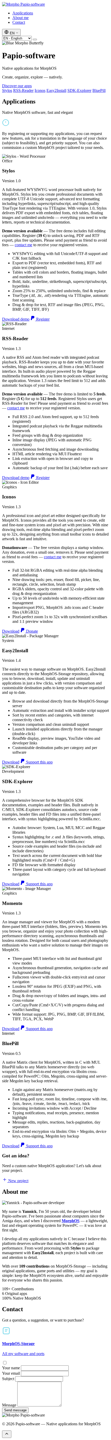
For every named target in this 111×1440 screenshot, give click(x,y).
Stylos (7, 90)
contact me (23, 245)
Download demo (15, 319)
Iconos (40, 90)
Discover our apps (17, 86)
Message (9, 1405)
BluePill (99, 90)
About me (20, 17)
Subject (8, 1379)
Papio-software (32, 4)
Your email (11, 1373)
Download (10, 631)
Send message (15, 1410)
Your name (11, 1368)
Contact (18, 22)
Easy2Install (56, 90)
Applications (22, 13)
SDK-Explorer (79, 90)
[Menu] (35, 39)
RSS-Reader (23, 90)
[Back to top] (6, 1434)
